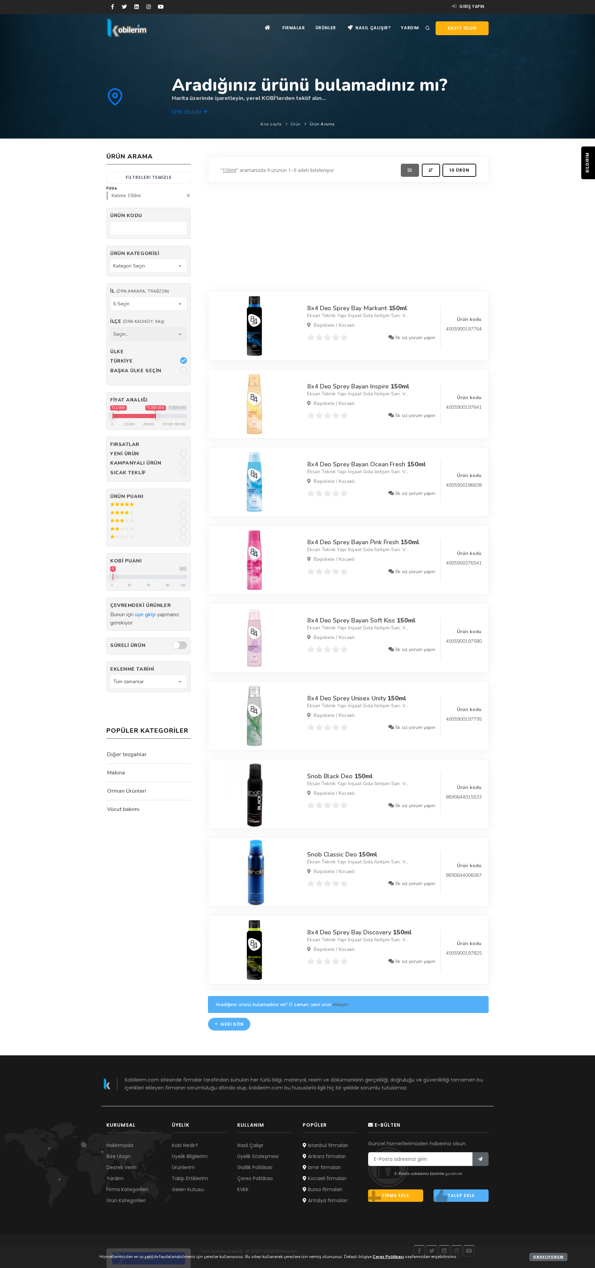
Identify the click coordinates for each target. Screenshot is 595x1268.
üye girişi (145, 614)
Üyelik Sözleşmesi (258, 1156)
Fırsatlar (124, 444)
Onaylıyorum (548, 1256)
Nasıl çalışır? (372, 28)
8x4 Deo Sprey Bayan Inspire (358, 386)
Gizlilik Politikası (254, 1167)
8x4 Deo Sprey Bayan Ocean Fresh (366, 464)
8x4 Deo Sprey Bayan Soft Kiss (361, 620)
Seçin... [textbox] (120, 334)
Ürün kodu (126, 215)
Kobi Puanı (126, 561)
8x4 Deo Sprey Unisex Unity (356, 698)
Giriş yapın (471, 6)
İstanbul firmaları (327, 1145)
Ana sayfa (271, 124)
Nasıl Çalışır (250, 1145)
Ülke (117, 351)
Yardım (410, 28)
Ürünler (325, 28)
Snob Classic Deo (342, 854)
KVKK (243, 1189)
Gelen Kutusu (188, 1189)
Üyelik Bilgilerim (190, 1156)
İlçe (137, 321)
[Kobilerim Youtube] (161, 7)
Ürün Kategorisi (134, 253)
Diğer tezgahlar (127, 754)
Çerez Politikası (255, 1178)
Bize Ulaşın (118, 1156)
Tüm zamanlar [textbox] (128, 681)
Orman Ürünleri (126, 791)
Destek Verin (121, 1167)
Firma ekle (395, 1195)
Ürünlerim (183, 1167)
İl (139, 291)
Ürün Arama (322, 124)
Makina (116, 773)
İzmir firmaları (323, 1167)
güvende (453, 1173)
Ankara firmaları (326, 1156)
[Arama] (427, 28)
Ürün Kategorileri (126, 1200)
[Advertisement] (348, 235)
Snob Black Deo (340, 776)
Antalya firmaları (326, 1200)
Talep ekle (461, 1195)
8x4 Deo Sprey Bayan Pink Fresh (363, 542)
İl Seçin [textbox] (121, 304)
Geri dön (231, 1024)
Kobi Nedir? (185, 1145)
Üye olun (187, 112)
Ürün (296, 124)
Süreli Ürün (127, 645)
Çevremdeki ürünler (140, 605)
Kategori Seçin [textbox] (129, 266)
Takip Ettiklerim (190, 1178)
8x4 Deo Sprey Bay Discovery (359, 932)
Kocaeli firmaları (326, 1178)
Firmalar (293, 28)
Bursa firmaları (324, 1189)
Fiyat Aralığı (128, 400)
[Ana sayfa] (267, 27)
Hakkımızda (119, 1145)
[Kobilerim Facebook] (112, 7)
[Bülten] (480, 1159)
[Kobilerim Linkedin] (137, 7)
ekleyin (340, 1004)
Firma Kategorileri (127, 1189)
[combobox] (148, 266)
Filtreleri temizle (149, 177)
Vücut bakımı (123, 809)
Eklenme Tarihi (132, 669)
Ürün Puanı (127, 496)
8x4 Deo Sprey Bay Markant (357, 308)
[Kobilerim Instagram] (149, 7)
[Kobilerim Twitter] (124, 7)
